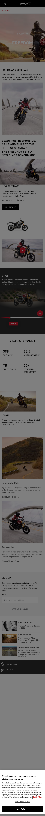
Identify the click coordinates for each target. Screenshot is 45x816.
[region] (22, 792)
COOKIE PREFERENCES (22, 802)
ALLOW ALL (22, 809)
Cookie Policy (37, 797)
